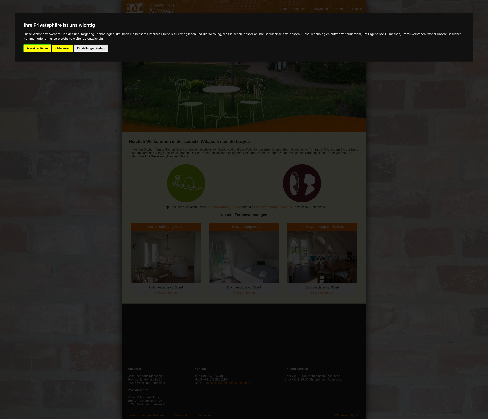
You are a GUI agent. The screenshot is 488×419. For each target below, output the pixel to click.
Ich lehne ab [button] (62, 48)
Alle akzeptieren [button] (37, 48)
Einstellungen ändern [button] (91, 48)
